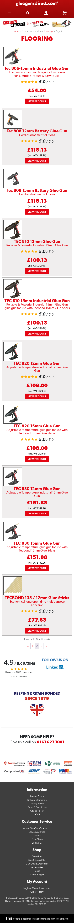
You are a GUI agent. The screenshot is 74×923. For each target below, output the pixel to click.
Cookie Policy (37, 810)
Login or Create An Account (37, 888)
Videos (37, 835)
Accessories (37, 867)
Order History (37, 891)
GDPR (37, 814)
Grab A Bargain (37, 874)
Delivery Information (37, 800)
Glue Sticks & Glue (37, 860)
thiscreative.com (60, 918)
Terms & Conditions (37, 807)
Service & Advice (37, 831)
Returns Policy (37, 796)
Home (16, 31)
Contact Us (37, 842)
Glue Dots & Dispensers (37, 863)
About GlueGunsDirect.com (37, 828)
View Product (37, 101)
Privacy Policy (37, 803)
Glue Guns (37, 856)
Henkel (37, 870)
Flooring (48, 31)
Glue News (37, 839)
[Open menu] (9, 13)
